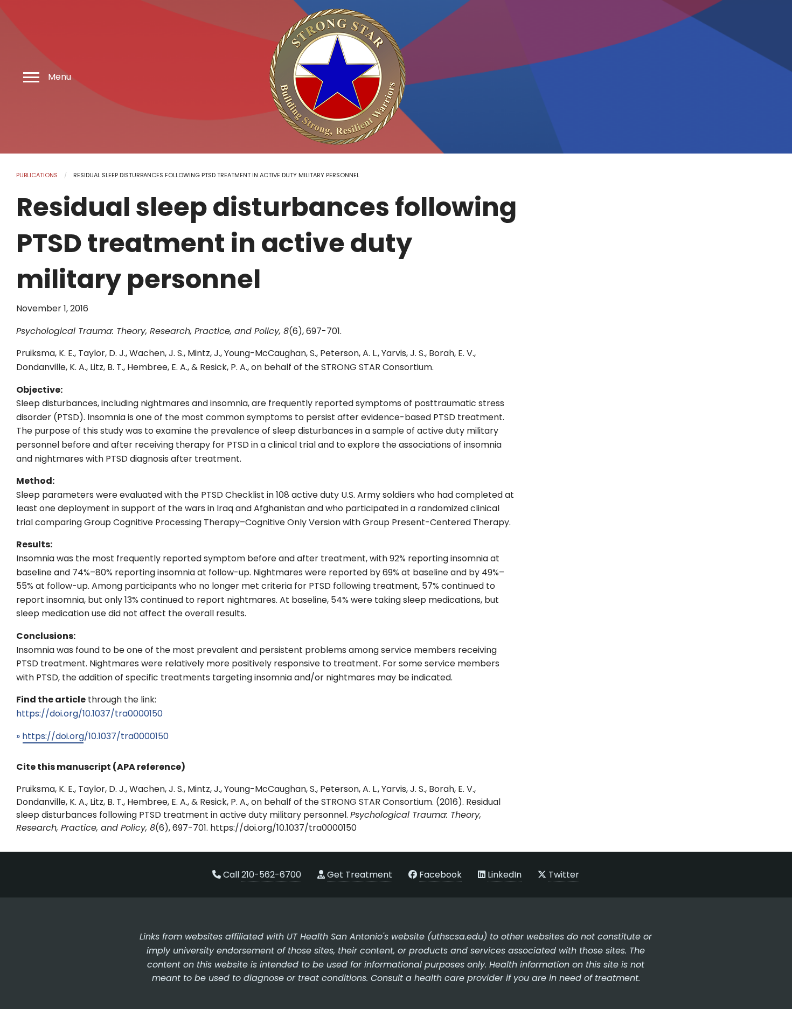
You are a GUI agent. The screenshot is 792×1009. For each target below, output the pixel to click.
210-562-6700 (271, 874)
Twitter (563, 874)
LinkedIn (505, 874)
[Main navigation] (29, 77)
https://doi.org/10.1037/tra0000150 (89, 713)
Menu (59, 77)
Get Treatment (359, 874)
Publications (37, 175)
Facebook (440, 874)
